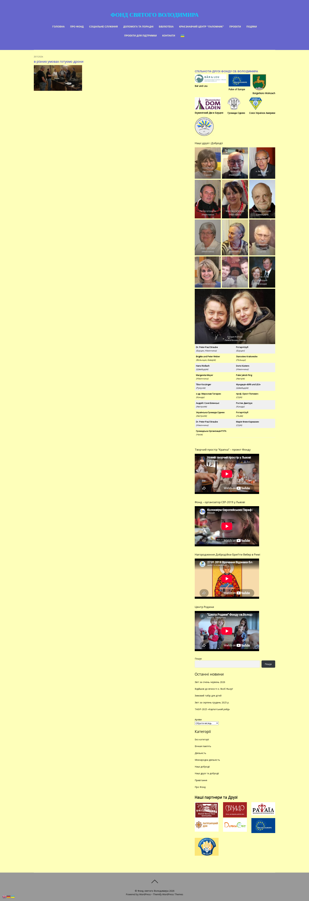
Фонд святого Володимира (153, 890)
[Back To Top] (154, 881)
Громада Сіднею (236, 112)
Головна (58, 26)
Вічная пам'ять (203, 746)
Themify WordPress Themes (168, 894)
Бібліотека (166, 26)
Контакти (168, 35)
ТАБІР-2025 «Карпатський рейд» (212, 709)
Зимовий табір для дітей (208, 695)
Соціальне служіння (103, 26)
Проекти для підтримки (140, 35)
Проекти (235, 26)
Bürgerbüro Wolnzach (264, 93)
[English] (4, 896)
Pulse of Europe (237, 89)
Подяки (251, 26)
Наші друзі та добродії (207, 773)
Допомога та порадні (138, 26)
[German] (9, 896)
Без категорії (202, 739)
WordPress (145, 894)
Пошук (198, 658)
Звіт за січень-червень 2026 (210, 682)
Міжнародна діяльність (207, 759)
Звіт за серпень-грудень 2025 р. (212, 702)
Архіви (198, 719)
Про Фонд (77, 26)
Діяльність (200, 753)
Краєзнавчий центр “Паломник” (201, 26)
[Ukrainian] (182, 35)
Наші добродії (202, 766)
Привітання (201, 780)
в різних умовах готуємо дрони (58, 61)
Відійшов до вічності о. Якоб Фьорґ (214, 688)
